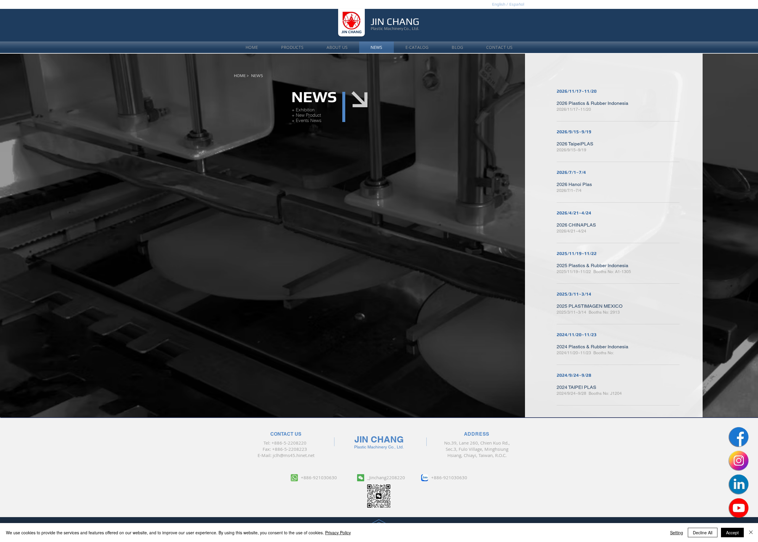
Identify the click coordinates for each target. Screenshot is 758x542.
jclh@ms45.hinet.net (293, 455)
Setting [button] (676, 532)
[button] (516, 4)
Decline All (702, 532)
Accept (732, 532)
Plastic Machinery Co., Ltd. (395, 28)
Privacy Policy (338, 532)
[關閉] (750, 532)
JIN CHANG (351, 32)
